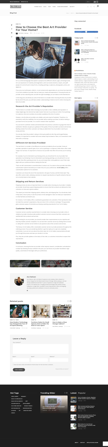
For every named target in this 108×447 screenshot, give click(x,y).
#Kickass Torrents (28, 405)
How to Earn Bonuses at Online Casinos (54, 264)
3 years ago (26, 33)
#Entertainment (26, 403)
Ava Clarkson (21, 33)
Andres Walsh (12, 328)
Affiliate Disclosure (92, 442)
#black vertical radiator (17, 401)
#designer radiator (15, 403)
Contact (82, 442)
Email (32, 356)
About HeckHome (14, 1)
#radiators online (27, 410)
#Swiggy (13, 412)
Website (52, 356)
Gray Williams (55, 326)
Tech (49, 6)
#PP (19, 410)
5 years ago (79, 119)
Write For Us (24, 1)
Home (54, 6)
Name (14, 356)
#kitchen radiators (15, 408)
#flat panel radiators (16, 405)
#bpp (26, 401)
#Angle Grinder (14, 396)
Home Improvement (62, 6)
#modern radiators (27, 408)
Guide (19, 262)
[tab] (73, 393)
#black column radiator (16, 398)
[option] (19, 316)
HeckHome (80, 70)
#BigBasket (23, 396)
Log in (88, 1)
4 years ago (60, 326)
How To (72, 13)
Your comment (17, 342)
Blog (45, 6)
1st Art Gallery (61, 167)
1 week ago (80, 400)
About (76, 442)
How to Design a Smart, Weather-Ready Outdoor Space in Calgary (85, 74)
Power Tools (38, 6)
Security (72, 6)
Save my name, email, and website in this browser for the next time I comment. (33, 364)
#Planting (13, 410)
